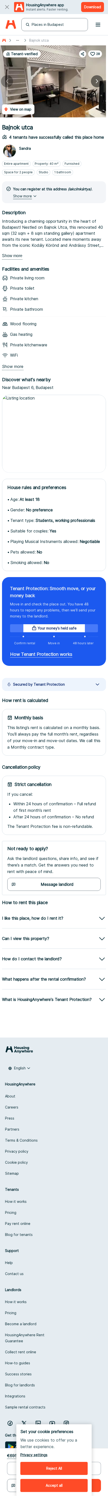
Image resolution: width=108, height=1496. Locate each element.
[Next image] (97, 81)
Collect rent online (20, 1352)
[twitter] (24, 1423)
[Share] (82, 53)
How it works (16, 1201)
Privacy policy (16, 1151)
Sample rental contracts (25, 1407)
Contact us (14, 1274)
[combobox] (19, 1068)
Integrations (15, 1396)
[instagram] (66, 1423)
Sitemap (12, 1173)
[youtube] (52, 1423)
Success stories (18, 1374)
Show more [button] (22, 196)
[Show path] (18, 40)
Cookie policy (16, 1162)
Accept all (54, 1485)
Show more (12, 256)
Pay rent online (17, 1223)
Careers (11, 1107)
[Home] (10, 24)
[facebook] (10, 1423)
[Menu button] (98, 25)
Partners (12, 1129)
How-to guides (17, 1363)
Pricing (10, 1212)
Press (9, 1118)
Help (9, 1263)
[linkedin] (38, 1423)
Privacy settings (33, 1455)
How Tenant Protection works (41, 654)
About (10, 1096)
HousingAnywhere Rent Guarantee (24, 1338)
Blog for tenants (19, 1234)
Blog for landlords (20, 1385)
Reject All (54, 1468)
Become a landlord (20, 1324)
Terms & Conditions (21, 1140)
